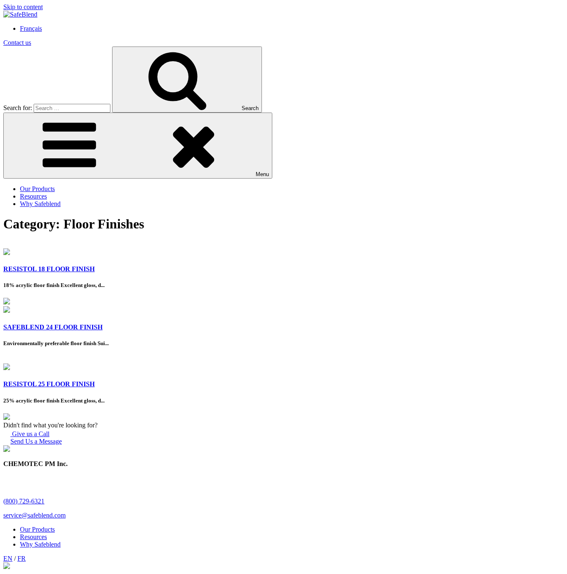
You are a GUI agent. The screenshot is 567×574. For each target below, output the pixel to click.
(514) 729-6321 (23, 493)
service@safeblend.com (34, 515)
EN (7, 558)
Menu (262, 174)
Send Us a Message (36, 441)
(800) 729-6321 (23, 501)
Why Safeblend (40, 203)
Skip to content (23, 6)
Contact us (17, 42)
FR (21, 558)
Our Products (37, 188)
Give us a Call (29, 433)
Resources (33, 196)
